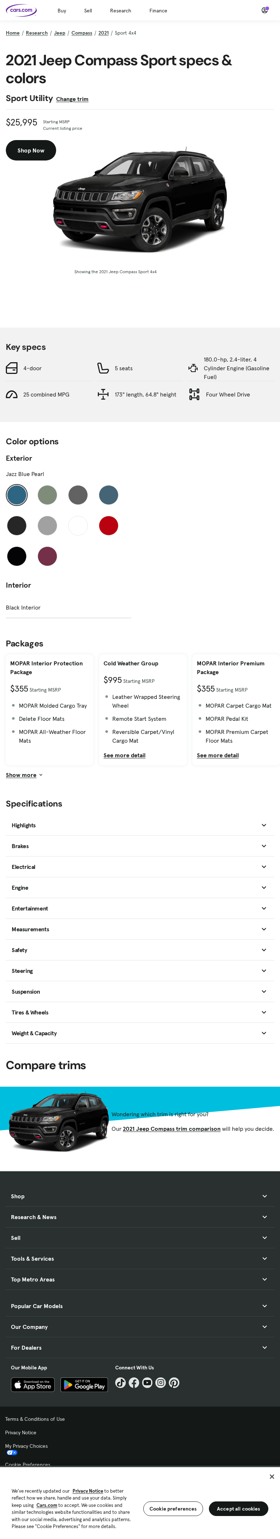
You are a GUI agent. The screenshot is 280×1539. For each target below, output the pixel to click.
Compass (81, 33)
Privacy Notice (20, 1432)
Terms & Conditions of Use (35, 1419)
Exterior (19, 458)
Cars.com (46, 1505)
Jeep (59, 33)
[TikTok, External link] (120, 1382)
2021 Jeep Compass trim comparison (172, 1128)
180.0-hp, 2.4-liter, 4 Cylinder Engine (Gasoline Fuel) (236, 368)
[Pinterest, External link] (174, 1382)
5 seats (124, 368)
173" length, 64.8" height (145, 394)
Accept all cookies (238, 1508)
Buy (62, 10)
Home (13, 33)
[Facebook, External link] (134, 1382)
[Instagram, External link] (160, 1382)
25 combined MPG (46, 394)
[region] (140, 1502)
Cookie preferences (173, 1508)
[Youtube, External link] (147, 1382)
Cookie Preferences (27, 1464)
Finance (158, 10)
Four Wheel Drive (228, 394)
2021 (103, 33)
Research (120, 10)
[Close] (272, 1477)
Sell (88, 10)
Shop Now (31, 150)
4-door (32, 368)
